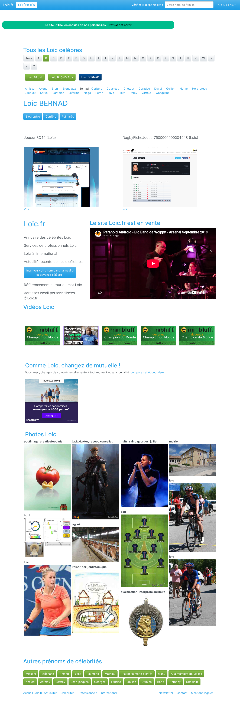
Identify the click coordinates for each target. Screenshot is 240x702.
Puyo (111, 93)
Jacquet (30, 93)
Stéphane (47, 673)
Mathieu (110, 673)
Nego (87, 93)
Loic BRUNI (34, 77)
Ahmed (64, 673)
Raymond (93, 673)
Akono (43, 88)
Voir (26, 209)
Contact (182, 693)
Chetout (129, 88)
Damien (147, 682)
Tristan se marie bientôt (136, 673)
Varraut (146, 93)
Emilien (131, 682)
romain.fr (192, 682)
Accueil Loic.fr (32, 693)
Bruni (55, 88)
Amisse (29, 88)
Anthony (175, 682)
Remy (133, 93)
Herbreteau (199, 88)
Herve (183, 88)
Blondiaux (69, 88)
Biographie (33, 116)
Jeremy (45, 682)
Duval (158, 88)
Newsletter (166, 693)
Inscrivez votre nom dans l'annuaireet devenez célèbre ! (49, 272)
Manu (161, 673)
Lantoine (58, 93)
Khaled (30, 682)
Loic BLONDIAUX (62, 77)
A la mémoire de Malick (186, 673)
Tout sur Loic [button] (225, 5)
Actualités (50, 693)
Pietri (122, 93)
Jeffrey (60, 682)
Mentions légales (202, 693)
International (108, 693)
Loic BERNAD (90, 77)
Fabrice (116, 682)
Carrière (51, 116)
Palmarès (68, 116)
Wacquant (162, 93)
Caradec (144, 88)
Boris (160, 682)
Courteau (113, 88)
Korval (44, 93)
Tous (29, 58)
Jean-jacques (80, 682)
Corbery (97, 88)
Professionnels (87, 693)
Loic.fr (8, 5)
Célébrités (26, 5)
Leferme (74, 93)
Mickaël (31, 673)
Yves (77, 673)
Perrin (99, 93)
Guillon (170, 88)
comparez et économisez (147, 372)
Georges (99, 682)
